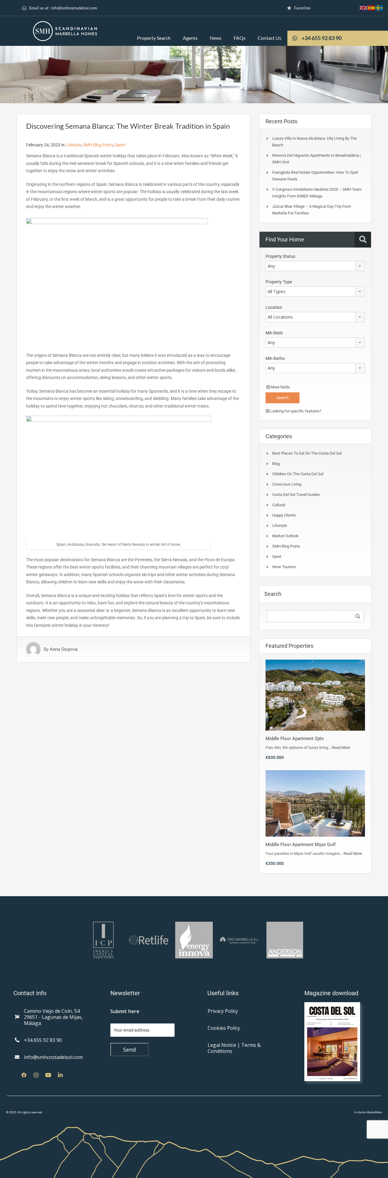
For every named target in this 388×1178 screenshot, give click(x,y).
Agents (190, 38)
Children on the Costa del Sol (297, 474)
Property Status (280, 256)
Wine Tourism (284, 567)
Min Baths (275, 358)
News (216, 38)
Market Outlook (285, 536)
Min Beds (274, 332)
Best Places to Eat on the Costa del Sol (307, 453)
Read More (341, 747)
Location (274, 307)
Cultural (278, 505)
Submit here (124, 1011)
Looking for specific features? (295, 411)
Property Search (154, 38)
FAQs (240, 38)
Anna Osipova (64, 649)
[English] (364, 7)
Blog (276, 463)
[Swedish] (379, 7)
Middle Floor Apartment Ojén (295, 738)
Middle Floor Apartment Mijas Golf (301, 844)
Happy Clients (284, 515)
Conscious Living (286, 484)
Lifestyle (73, 144)
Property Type (279, 281)
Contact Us (269, 38)
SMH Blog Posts (98, 144)
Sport (120, 144)
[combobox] (315, 266)
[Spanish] (372, 7)
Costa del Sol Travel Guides (296, 494)
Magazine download (331, 993)
